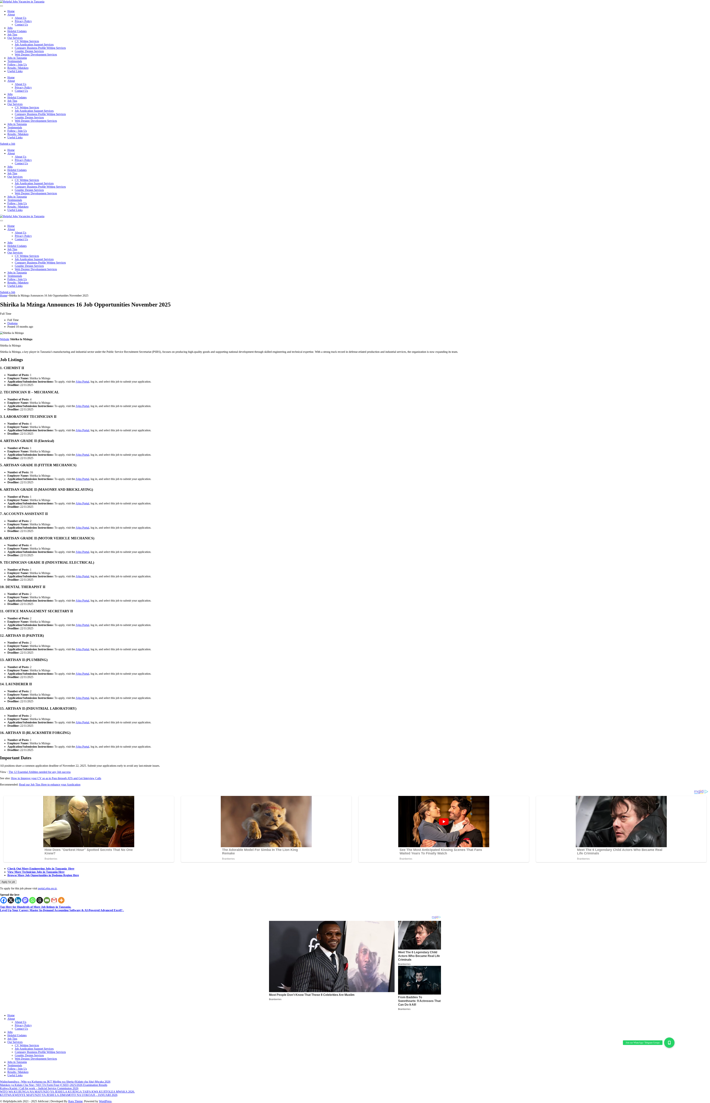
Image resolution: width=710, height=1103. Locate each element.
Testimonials (14, 61)
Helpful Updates (17, 31)
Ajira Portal (82, 381)
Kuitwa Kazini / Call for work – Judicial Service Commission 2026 (39, 1088)
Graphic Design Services (29, 51)
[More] (61, 900)
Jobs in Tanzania (17, 57)
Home (11, 11)
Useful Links (15, 71)
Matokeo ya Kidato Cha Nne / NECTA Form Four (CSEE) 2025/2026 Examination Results (53, 1085)
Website (4, 339)
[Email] (47, 900)
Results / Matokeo (17, 67)
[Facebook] (3, 900)
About (11, 14)
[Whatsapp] (32, 900)
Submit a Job (7, 143)
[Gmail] (54, 900)
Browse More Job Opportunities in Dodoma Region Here (43, 875)
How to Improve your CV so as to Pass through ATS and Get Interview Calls (56, 778)
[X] (11, 900)
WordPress (105, 1101)
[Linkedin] (18, 900)
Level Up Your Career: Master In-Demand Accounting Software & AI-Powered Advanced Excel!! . (62, 910)
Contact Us (21, 24)
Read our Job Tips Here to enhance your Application (49, 784)
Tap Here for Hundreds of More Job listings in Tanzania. (35, 906)
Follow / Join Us (17, 64)
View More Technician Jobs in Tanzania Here (36, 871)
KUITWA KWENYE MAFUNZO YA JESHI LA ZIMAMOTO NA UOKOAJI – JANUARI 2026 (58, 1095)
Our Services (15, 37)
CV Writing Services (27, 41)
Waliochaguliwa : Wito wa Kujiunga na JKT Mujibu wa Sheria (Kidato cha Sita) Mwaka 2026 (55, 1081)
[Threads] (39, 900)
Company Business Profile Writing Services (40, 47)
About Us (20, 17)
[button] (669, 1042)
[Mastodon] (25, 900)
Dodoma (12, 323)
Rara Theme (75, 1101)
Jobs (10, 27)
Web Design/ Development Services (36, 54)
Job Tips (12, 34)
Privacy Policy (23, 21)
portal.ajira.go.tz (47, 888)
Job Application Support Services (34, 44)
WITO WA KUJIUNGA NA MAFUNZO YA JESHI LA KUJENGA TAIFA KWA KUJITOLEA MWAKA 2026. (67, 1091)
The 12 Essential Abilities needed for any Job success (40, 772)
